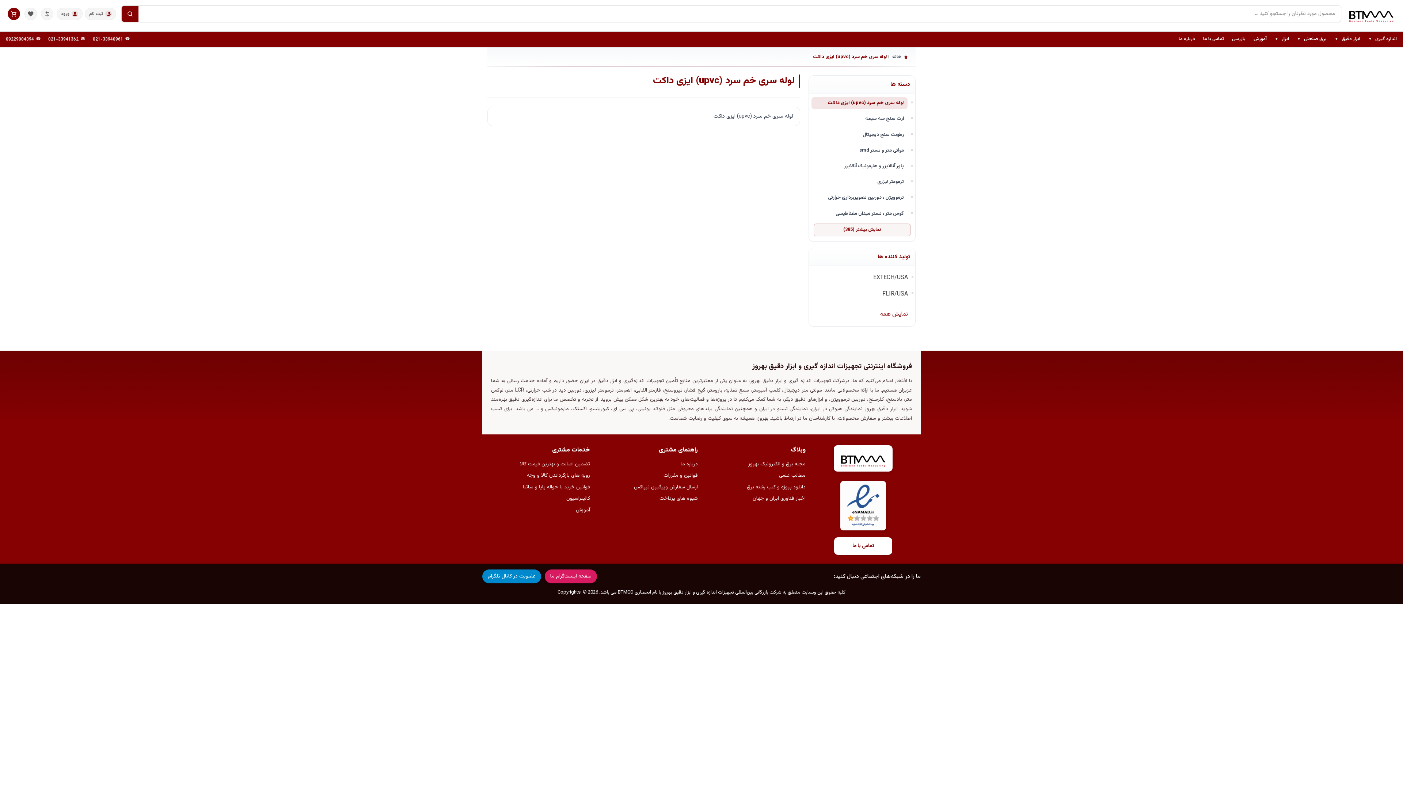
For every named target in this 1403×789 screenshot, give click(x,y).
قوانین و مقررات (681, 476)
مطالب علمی (792, 476)
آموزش (1260, 39)
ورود (65, 14)
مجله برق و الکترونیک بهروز (777, 464)
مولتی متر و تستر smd (881, 150)
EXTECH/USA (890, 277)
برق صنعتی (1312, 39)
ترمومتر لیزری (890, 182)
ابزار (1282, 39)
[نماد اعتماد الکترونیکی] (863, 505)
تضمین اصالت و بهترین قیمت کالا (555, 464)
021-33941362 (63, 39)
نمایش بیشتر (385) (862, 229)
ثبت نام (96, 14)
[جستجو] (130, 14)
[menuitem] (1382, 39)
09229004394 (20, 39)
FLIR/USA (895, 294)
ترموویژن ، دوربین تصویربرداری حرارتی (866, 197)
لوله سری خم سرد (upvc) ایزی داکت (866, 103)
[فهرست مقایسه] (47, 14)
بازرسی (1239, 39)
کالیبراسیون (578, 499)
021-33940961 (108, 39)
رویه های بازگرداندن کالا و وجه (558, 476)
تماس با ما (1213, 39)
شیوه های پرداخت (678, 499)
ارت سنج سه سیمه (884, 118)
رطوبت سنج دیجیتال (883, 134)
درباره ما (1187, 39)
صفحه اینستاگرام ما (571, 576)
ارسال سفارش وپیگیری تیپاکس (666, 487)
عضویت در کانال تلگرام (512, 576)
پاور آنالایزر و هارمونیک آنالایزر (874, 166)
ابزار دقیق (1347, 39)
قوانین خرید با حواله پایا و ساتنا (556, 487)
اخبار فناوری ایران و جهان (779, 499)
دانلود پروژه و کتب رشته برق (776, 487)
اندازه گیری (1382, 39)
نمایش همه (894, 314)
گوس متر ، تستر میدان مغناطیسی (870, 213)
